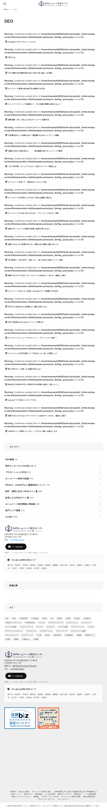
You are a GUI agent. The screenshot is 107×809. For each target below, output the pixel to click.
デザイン (51, 627)
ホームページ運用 (79, 631)
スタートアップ (27, 627)
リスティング (28, 635)
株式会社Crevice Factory (25, 665)
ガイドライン (73, 622)
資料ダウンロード (65, 794)
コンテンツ (87, 622)
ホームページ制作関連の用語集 (22, 503)
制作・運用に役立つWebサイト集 (23, 491)
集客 (36, 639)
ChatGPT (24, 618)
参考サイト (90, 635)
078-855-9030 (17, 539)
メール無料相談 (90, 794)
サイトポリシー (63, 799)
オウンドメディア (56, 622)
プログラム (32, 631)
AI (7, 618)
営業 (8, 639)
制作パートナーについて (21, 796)
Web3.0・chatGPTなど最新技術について (27, 484)
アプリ (42, 622)
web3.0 (87, 618)
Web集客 (11, 459)
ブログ (91, 627)
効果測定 (69, 635)
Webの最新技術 (89, 796)
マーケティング (12, 635)
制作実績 (38, 794)
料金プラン (28, 794)
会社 (48, 635)
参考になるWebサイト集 (19, 497)
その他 (11, 516)
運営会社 (77, 794)
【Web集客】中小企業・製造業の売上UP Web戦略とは (75, 791)
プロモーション (47, 631)
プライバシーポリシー (15, 631)
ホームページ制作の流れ (41, 791)
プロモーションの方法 (18, 472)
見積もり (26, 639)
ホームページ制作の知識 (19, 478)
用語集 (36, 796)
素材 (16, 639)
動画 (79, 635)
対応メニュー (16, 794)
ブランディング (78, 627)
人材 (39, 635)
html (45, 618)
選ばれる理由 (24, 791)
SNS (68, 618)
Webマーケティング (14, 622)
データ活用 (64, 627)
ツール (40, 627)
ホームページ (62, 631)
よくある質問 (50, 794)
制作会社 (58, 635)
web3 (78, 618)
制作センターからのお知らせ (20, 465)
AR (14, 618)
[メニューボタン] (4, 3)
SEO (60, 618)
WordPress (31, 622)
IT (52, 618)
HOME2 (13, 791)
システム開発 (11, 627)
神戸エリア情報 (15, 510)
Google (35, 618)
